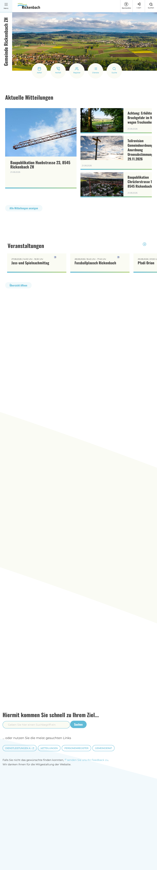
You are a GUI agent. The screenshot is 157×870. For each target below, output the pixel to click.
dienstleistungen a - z (19, 748)
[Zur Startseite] (28, 6)
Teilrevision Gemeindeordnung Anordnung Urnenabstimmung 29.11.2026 (140, 149)
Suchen (78, 724)
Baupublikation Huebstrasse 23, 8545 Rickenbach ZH (40, 165)
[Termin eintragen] (60, 257)
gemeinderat (103, 748)
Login (139, 8)
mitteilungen (49, 748)
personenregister (76, 748)
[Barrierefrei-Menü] (126, 4)
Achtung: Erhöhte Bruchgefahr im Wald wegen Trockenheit (142, 117)
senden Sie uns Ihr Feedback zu (87, 759)
